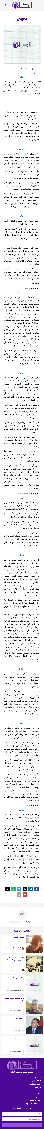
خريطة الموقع (35, 1088)
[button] (36, 889)
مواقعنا (38, 1093)
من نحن (38, 1077)
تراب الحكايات (15, 69)
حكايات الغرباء (19, 937)
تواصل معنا (36, 1097)
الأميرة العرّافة (19, 1039)
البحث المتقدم (35, 1084)
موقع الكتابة (28, 922)
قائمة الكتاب (36, 1081)
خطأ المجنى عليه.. (18, 978)
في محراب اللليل (18, 1019)
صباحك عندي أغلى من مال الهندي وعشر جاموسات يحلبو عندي (15, 960)
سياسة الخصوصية (33, 1104)
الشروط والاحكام (34, 1100)
